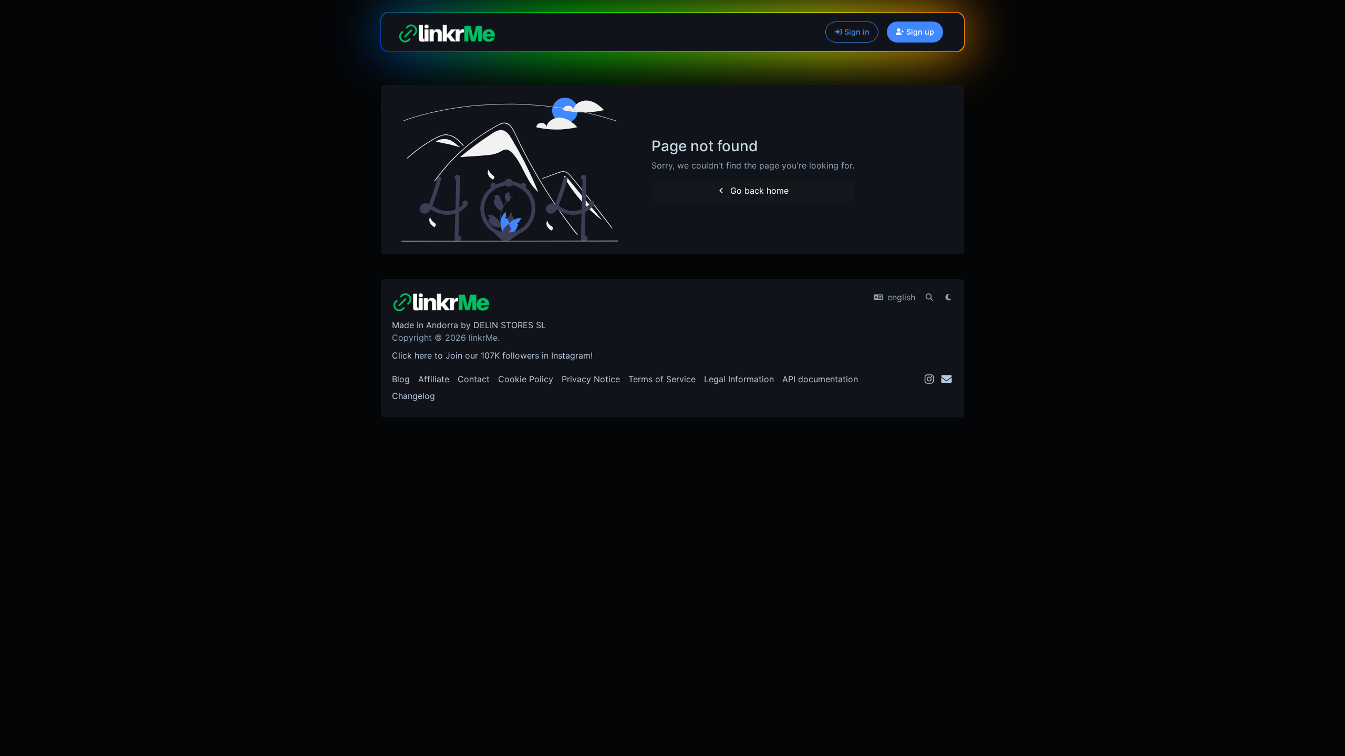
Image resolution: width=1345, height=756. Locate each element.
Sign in (856, 31)
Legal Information (739, 379)
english (900, 297)
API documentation (820, 379)
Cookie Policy (525, 379)
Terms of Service (662, 379)
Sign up (919, 31)
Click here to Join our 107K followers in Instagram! (492, 355)
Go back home (758, 190)
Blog (401, 379)
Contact (474, 379)
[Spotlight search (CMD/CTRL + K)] (929, 297)
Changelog (413, 396)
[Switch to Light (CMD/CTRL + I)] (948, 297)
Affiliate (433, 379)
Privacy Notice (591, 379)
